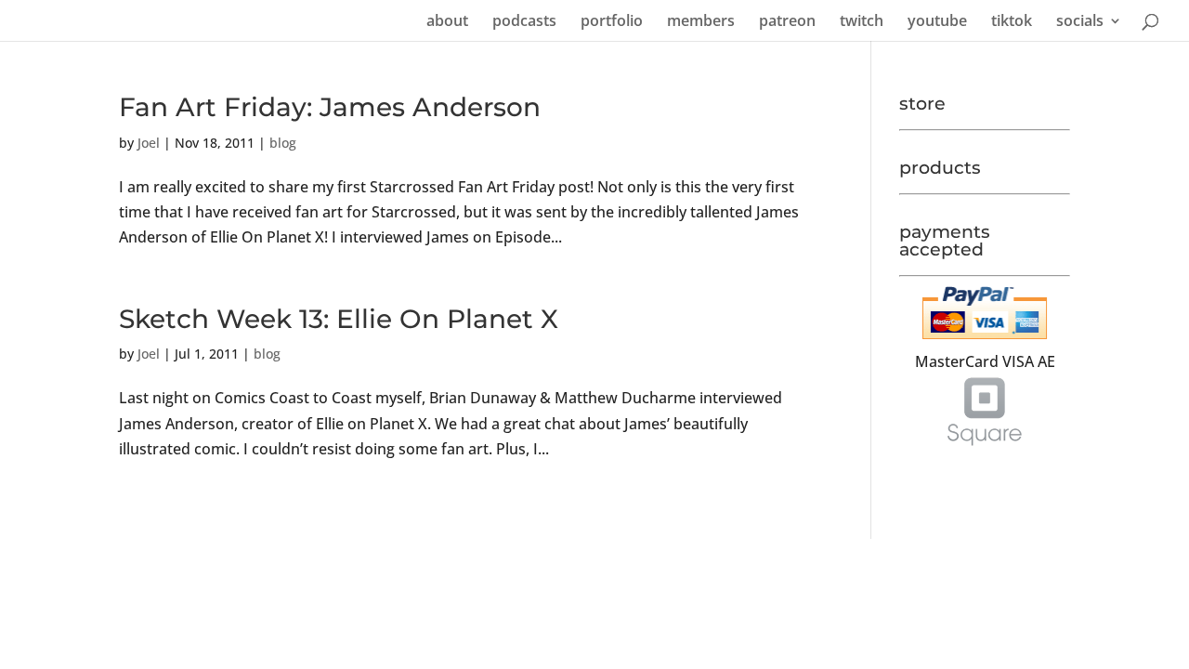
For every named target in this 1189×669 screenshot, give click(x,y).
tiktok (1011, 22)
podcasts (524, 22)
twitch (861, 22)
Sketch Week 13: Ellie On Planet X (338, 318)
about (447, 22)
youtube (937, 22)
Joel (148, 142)
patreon (787, 22)
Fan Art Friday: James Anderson (330, 107)
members (701, 22)
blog (282, 142)
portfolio (612, 22)
